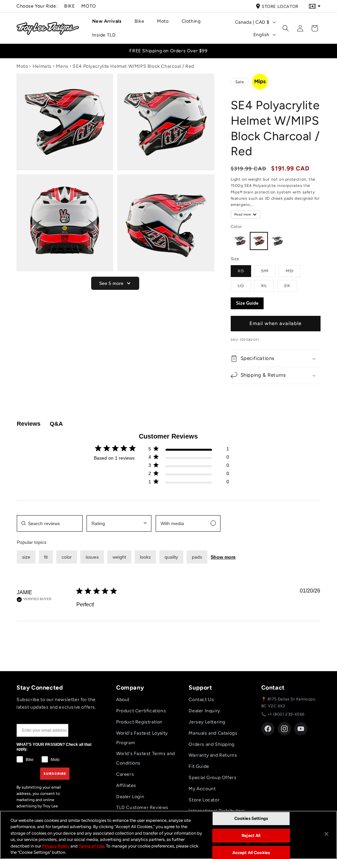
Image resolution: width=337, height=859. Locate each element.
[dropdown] (119, 523)
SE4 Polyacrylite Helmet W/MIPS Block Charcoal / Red (133, 66)
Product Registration (139, 722)
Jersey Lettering (207, 722)
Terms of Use (91, 846)
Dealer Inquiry (204, 711)
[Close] (326, 834)
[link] (188, 483)
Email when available (275, 323)
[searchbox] (50, 523)
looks (145, 557)
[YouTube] (300, 728)
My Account (202, 789)
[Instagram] (284, 728)
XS (244, 271)
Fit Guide (199, 766)
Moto (88, 6)
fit (46, 557)
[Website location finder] (315, 6)
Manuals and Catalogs (213, 733)
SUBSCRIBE (54, 773)
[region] (168, 835)
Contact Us (201, 699)
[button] (109, 21)
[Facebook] (267, 728)
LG (244, 286)
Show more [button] (223, 557)
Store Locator (280, 6)
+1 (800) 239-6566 (286, 714)
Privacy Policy (55, 846)
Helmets (42, 66)
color (67, 557)
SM (268, 271)
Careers (125, 774)
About (123, 699)
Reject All (251, 835)
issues (92, 557)
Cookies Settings (251, 818)
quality (171, 557)
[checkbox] (188, 523)
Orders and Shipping (211, 744)
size (26, 557)
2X (290, 286)
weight (119, 557)
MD (293, 271)
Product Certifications (141, 711)
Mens (62, 66)
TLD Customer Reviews (142, 807)
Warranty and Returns (213, 755)
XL (267, 286)
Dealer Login (130, 796)
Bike (69, 6)
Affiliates (126, 785)
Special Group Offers (212, 777)
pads (197, 557)
